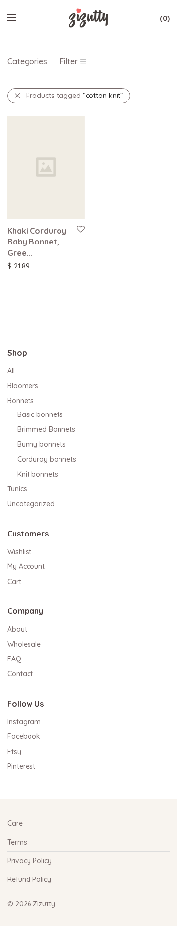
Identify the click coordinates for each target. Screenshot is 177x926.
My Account (26, 566)
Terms (17, 842)
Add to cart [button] (20, 265)
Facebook (23, 736)
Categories (27, 61)
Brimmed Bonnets (46, 429)
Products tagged (74, 95)
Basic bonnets (40, 414)
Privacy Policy (29, 860)
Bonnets (20, 400)
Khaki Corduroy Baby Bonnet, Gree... (36, 242)
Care (15, 823)
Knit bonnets (37, 474)
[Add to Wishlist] (80, 229)
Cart (14, 581)
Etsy (14, 751)
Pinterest (21, 766)
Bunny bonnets (41, 444)
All (11, 370)
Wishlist (19, 551)
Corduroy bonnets (46, 459)
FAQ (14, 659)
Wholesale (24, 644)
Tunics (17, 489)
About (17, 629)
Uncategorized (31, 503)
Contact (20, 673)
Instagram (24, 721)
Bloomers (22, 385)
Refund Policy (29, 879)
